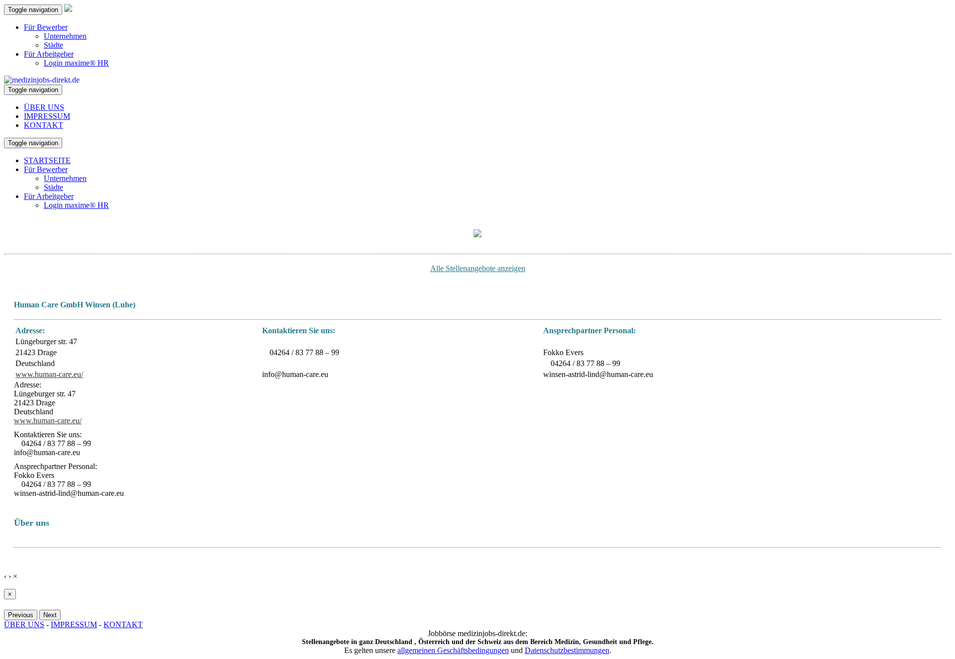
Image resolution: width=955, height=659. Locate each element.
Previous (20, 615)
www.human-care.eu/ (49, 374)
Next (50, 615)
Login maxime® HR (76, 63)
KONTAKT (43, 125)
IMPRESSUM (47, 116)
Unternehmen (65, 36)
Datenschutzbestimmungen (567, 650)
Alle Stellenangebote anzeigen (477, 268)
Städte (53, 45)
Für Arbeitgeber (49, 54)
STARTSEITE (47, 160)
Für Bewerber (46, 27)
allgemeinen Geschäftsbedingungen (453, 650)
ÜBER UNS (44, 107)
